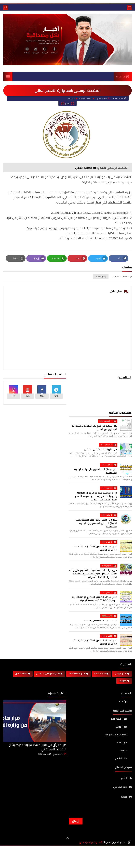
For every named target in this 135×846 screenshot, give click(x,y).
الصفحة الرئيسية (86, 98)
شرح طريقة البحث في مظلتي (100, 449)
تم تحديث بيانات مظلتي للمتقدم (99, 620)
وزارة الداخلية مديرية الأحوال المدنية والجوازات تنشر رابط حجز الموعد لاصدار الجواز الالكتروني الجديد (96, 496)
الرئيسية (120, 76)
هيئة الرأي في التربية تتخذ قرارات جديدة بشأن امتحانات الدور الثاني (37, 747)
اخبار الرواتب (120, 673)
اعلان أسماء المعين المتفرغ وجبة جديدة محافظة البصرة (95, 548)
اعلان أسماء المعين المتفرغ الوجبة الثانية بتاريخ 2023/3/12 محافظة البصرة (94, 598)
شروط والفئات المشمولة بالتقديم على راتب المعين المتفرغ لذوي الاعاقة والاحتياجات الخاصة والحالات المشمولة (93, 573)
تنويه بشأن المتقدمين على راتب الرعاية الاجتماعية (95, 471)
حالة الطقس (21, 673)
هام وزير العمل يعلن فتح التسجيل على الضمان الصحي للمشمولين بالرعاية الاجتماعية (96, 523)
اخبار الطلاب (71, 98)
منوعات (122, 680)
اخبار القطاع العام (77, 673)
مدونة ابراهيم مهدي (89, 842)
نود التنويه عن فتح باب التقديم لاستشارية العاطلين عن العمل (94, 427)
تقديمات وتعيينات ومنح (48, 673)
